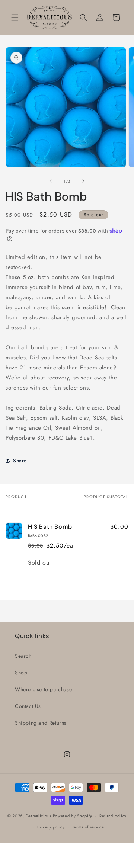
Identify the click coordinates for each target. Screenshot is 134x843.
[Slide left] (50, 181)
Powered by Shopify (72, 815)
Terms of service (88, 827)
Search (23, 656)
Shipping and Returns (41, 723)
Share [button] (20, 460)
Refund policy (113, 816)
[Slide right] (83, 181)
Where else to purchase (43, 689)
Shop (21, 672)
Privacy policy (51, 827)
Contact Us (28, 706)
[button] (15, 17)
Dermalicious (38, 815)
